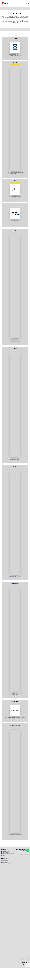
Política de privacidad (5, 862)
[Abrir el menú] (28, 3)
